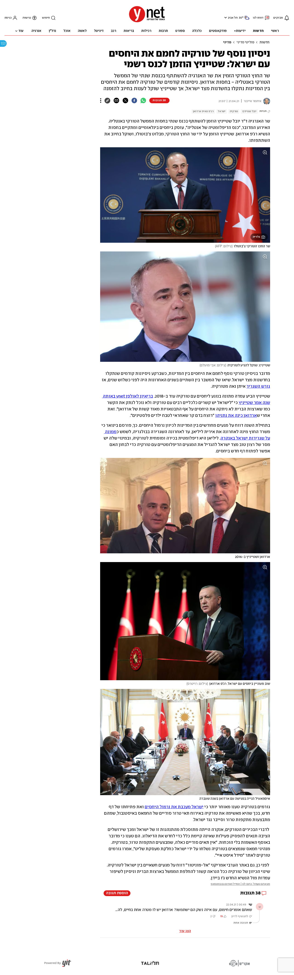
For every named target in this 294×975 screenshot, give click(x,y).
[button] (225, 17)
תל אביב (233, 18)
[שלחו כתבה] (116, 100)
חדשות (264, 42)
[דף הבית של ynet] (147, 22)
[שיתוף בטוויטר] (125, 100)
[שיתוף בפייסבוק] (134, 100)
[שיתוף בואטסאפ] (143, 100)
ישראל (222, 111)
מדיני (227, 42)
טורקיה (234, 111)
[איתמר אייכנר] (265, 101)
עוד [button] (20, 31)
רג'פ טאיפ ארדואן (203, 111)
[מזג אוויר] (246, 19)
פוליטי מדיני (245, 42)
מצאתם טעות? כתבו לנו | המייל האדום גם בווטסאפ (240, 884)
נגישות (27, 18)
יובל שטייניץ (249, 111)
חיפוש (46, 18)
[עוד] (100, 100)
